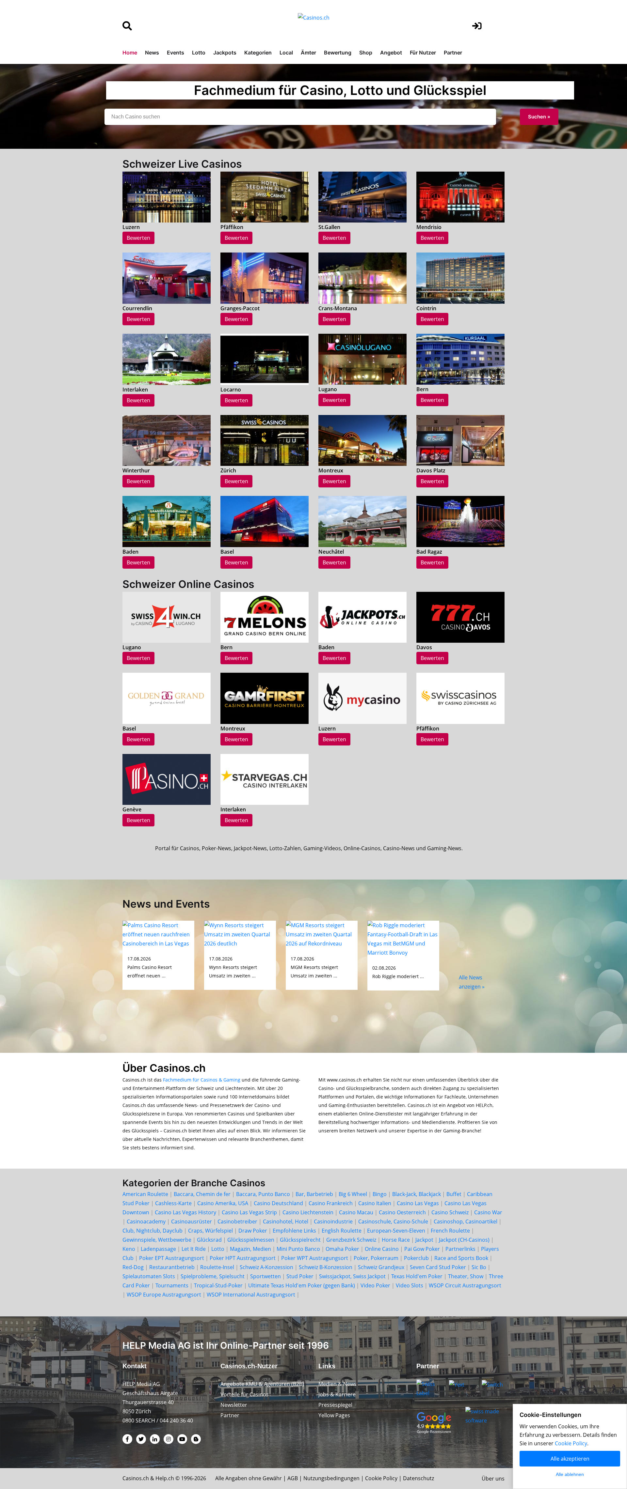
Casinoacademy (146, 1221)
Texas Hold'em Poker (416, 1276)
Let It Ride (194, 1248)
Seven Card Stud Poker (438, 1267)
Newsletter (233, 1404)
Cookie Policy (381, 1478)
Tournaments (171, 1285)
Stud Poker (300, 1276)
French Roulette (450, 1230)
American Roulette (145, 1194)
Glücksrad (209, 1239)
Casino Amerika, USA (222, 1203)
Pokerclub (416, 1258)
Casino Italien (374, 1203)
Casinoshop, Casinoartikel (465, 1221)
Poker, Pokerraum (376, 1258)
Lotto (198, 52)
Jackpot (424, 1239)
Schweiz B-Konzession (325, 1267)
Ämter (308, 52)
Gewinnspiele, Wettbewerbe (156, 1239)
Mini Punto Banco (298, 1248)
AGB (292, 1478)
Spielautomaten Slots (148, 1276)
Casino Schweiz (450, 1212)
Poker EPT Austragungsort (171, 1258)
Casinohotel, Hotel (285, 1221)
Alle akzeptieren (570, 1458)
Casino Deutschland (278, 1203)
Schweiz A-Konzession (266, 1267)
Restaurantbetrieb (172, 1267)
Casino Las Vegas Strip (249, 1212)
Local (286, 52)
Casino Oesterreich (402, 1212)
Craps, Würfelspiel (210, 1230)
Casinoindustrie (333, 1221)
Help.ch (164, 1478)
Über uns (493, 1478)
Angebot (391, 52)
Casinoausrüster (191, 1221)
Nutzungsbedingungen (331, 1478)
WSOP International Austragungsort (251, 1294)
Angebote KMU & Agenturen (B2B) (262, 1384)
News (152, 52)
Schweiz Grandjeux (381, 1267)
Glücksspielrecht (300, 1239)
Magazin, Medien (250, 1248)
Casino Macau (356, 1212)
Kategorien (258, 52)
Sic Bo (479, 1267)
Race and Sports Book (461, 1258)
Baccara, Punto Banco (263, 1194)
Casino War (488, 1212)
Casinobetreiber (237, 1221)
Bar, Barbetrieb (314, 1194)
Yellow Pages (334, 1415)
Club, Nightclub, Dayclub (152, 1230)
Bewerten (138, 237)
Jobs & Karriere (337, 1394)
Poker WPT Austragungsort (314, 1258)
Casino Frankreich (331, 1203)
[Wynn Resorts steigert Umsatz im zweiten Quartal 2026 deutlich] (240, 933)
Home (129, 52)
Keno (128, 1248)
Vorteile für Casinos (244, 1394)
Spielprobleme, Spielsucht (213, 1276)
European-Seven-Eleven (396, 1230)
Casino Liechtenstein (307, 1212)
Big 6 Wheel (353, 1194)
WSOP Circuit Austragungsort (465, 1285)
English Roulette (342, 1230)
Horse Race (396, 1239)
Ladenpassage (158, 1248)
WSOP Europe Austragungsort (164, 1294)
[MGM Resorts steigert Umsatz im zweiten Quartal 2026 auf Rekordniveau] (322, 933)
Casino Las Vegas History (185, 1212)
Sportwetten (265, 1276)
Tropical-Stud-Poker (218, 1285)
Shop (365, 52)
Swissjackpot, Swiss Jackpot (352, 1276)
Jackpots (224, 52)
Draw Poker (252, 1230)
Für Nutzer (423, 52)
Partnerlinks (460, 1248)
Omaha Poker (343, 1248)
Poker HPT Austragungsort (243, 1258)
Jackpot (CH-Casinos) (464, 1239)
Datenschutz (418, 1478)
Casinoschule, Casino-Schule (393, 1221)
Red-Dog (133, 1267)
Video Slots (409, 1285)
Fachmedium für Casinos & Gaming (201, 1080)
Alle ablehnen (570, 1474)
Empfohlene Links (294, 1230)
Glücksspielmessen (250, 1239)
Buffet (453, 1194)
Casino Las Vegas (418, 1203)
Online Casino (382, 1248)
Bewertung (337, 52)
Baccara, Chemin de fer (202, 1194)
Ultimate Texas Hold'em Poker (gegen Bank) (301, 1285)
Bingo (380, 1194)
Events (175, 52)
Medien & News (337, 1384)
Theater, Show (465, 1276)
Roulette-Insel (217, 1267)
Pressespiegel (335, 1404)
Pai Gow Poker (422, 1248)
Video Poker (375, 1285)
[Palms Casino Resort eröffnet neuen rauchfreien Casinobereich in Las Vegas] (158, 933)
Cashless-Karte (173, 1203)
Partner (453, 52)
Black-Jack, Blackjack (416, 1194)
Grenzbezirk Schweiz (351, 1239)
